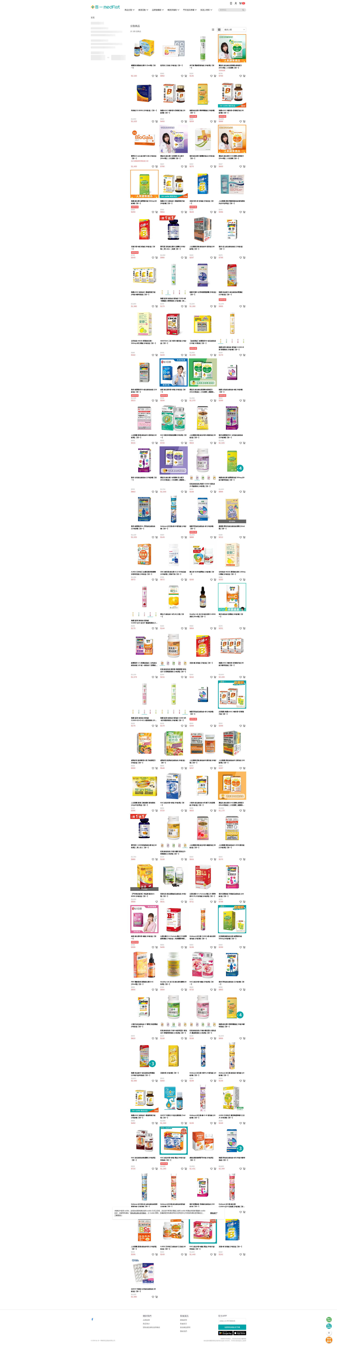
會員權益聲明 (185, 1327)
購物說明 (183, 1320)
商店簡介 (146, 1324)
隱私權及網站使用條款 (151, 1327)
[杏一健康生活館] (105, 7)
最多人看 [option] (228, 30)
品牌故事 (146, 1320)
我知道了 (214, 1213)
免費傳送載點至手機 (232, 1327)
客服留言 (183, 1324)
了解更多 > (118, 1215)
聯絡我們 (183, 1331)
